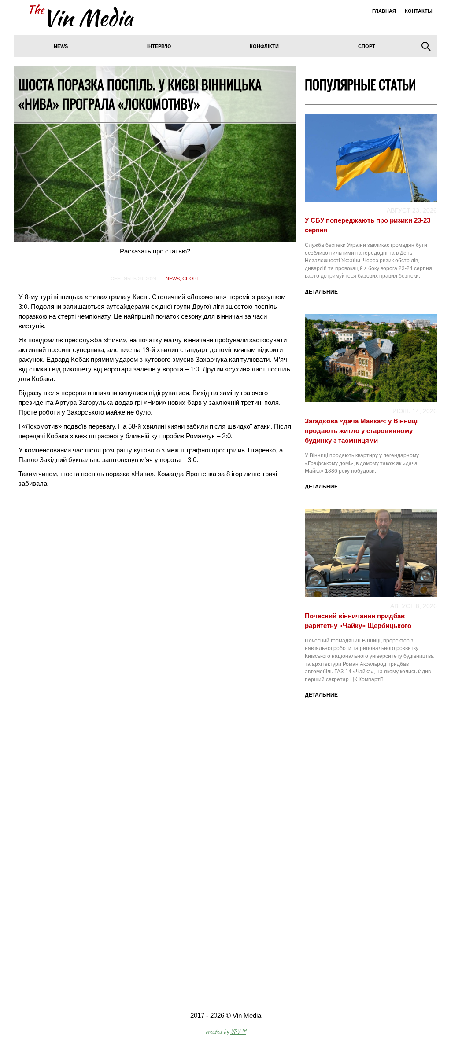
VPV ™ (238, 1032)
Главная (384, 11)
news (61, 46)
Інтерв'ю (159, 46)
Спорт (366, 46)
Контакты (419, 11)
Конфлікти (264, 46)
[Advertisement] (371, 794)
